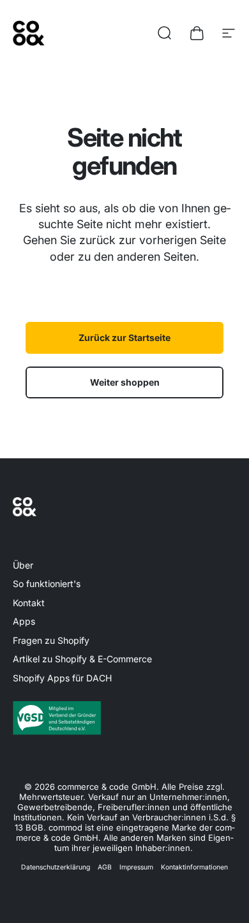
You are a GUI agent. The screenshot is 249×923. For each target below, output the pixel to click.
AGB (105, 867)
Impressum (136, 867)
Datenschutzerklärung (55, 867)
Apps (24, 621)
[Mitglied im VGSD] (124, 717)
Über (23, 565)
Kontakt (29, 602)
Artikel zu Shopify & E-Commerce (82, 658)
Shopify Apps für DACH (62, 677)
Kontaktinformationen (194, 867)
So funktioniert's (46, 583)
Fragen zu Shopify (51, 640)
